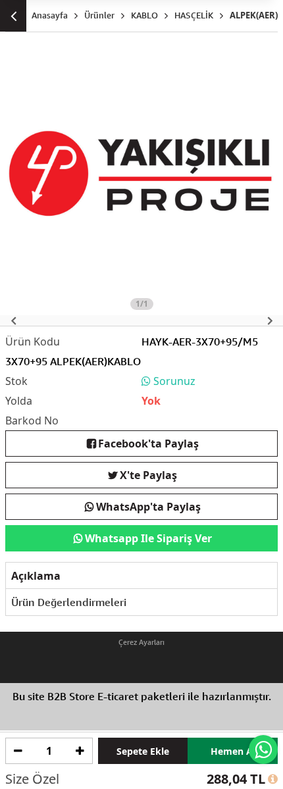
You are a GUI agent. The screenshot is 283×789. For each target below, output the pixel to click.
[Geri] (13, 16)
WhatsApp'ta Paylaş (148, 506)
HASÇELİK (193, 15)
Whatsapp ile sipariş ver (148, 538)
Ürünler (99, 15)
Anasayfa (50, 15)
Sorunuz (173, 381)
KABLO (144, 15)
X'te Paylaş (148, 475)
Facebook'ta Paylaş (148, 443)
